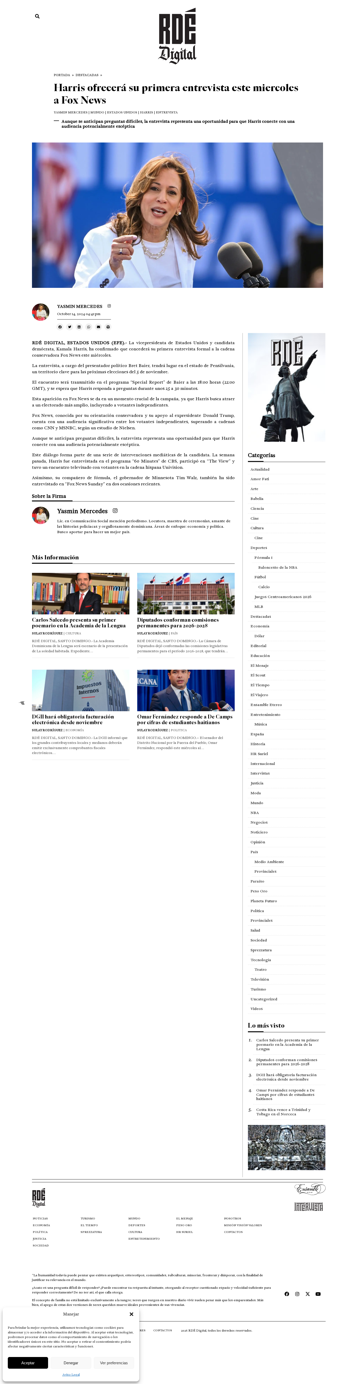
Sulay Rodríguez (47, 633)
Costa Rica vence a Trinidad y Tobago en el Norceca (283, 1111)
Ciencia (257, 508)
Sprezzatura (261, 950)
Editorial (258, 645)
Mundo (257, 802)
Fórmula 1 (263, 557)
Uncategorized (264, 999)
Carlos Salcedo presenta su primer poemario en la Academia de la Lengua (79, 623)
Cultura (257, 528)
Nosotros (232, 1218)
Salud (255, 930)
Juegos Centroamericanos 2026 (282, 596)
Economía (260, 626)
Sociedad (259, 940)
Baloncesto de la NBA (277, 567)
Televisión (260, 979)
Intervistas (260, 773)
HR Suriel (259, 753)
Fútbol (260, 577)
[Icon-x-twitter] (307, 1294)
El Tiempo (260, 685)
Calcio (264, 587)
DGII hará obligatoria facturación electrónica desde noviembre (73, 719)
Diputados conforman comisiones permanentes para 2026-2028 (178, 623)
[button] (131, 1314)
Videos (257, 1008)
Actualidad (260, 469)
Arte (254, 488)
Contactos (233, 1232)
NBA (255, 812)
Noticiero (259, 832)
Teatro (260, 969)
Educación (260, 655)
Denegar (71, 1363)
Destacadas (87, 75)
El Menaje (260, 665)
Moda (256, 793)
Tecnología (261, 960)
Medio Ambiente (269, 861)
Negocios (259, 822)
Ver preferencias (114, 1363)
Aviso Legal (71, 1375)
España (257, 734)
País (254, 852)
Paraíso (257, 881)
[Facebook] (287, 1294)
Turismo (258, 989)
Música (260, 724)
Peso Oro (259, 891)
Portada (62, 75)
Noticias (40, 1218)
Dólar (259, 636)
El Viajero (259, 695)
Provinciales (265, 871)
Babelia (257, 498)
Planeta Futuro (264, 901)
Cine (255, 518)
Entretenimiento (265, 714)
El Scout (258, 675)
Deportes (259, 547)
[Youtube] (318, 1294)
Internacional (263, 763)
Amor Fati (260, 479)
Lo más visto (266, 1025)
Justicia (257, 783)
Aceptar (28, 1363)
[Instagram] (297, 1294)
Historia (258, 744)
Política (257, 910)
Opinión (258, 842)
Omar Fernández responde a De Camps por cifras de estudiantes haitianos (185, 719)
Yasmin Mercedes (71, 112)
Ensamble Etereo (266, 704)
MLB (258, 606)
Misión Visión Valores (243, 1225)
